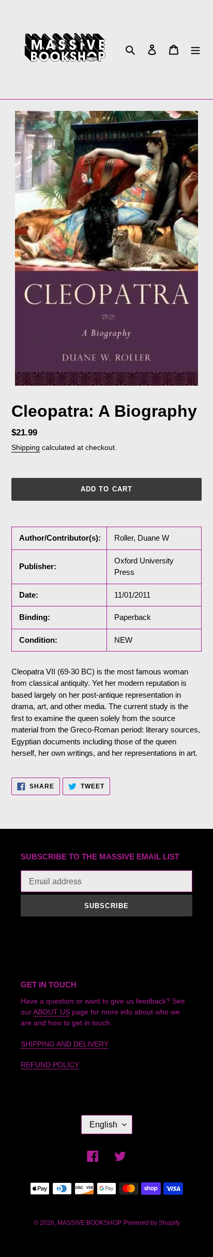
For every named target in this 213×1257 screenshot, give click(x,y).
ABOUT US (51, 1012)
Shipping (25, 447)
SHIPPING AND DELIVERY (65, 1044)
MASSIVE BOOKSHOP (89, 1222)
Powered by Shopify (152, 1222)
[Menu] (195, 49)
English (103, 1124)
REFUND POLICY (50, 1065)
